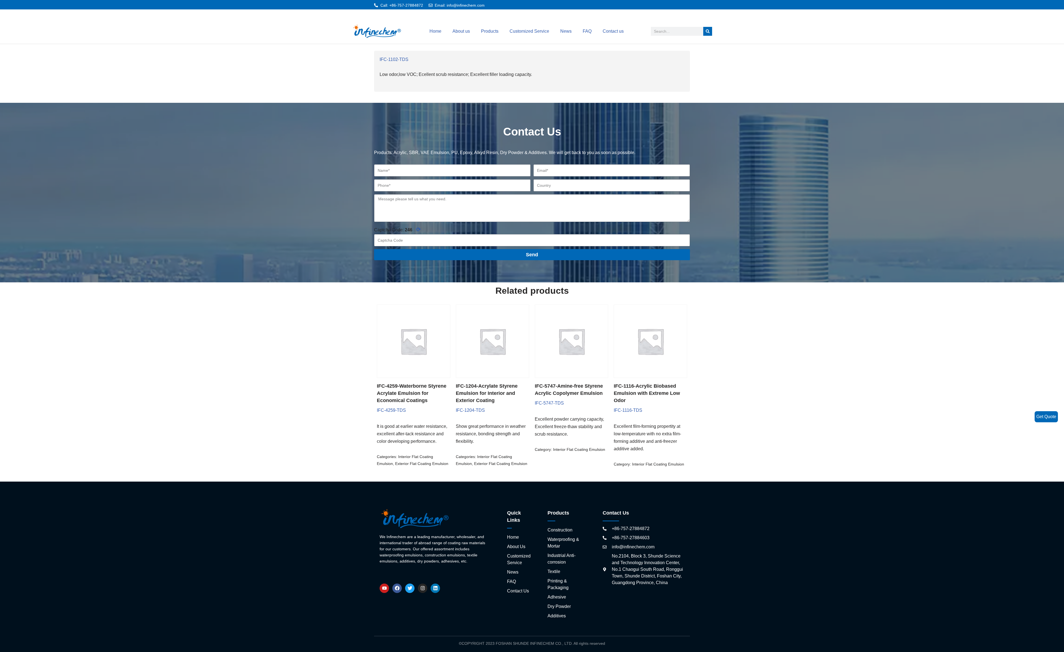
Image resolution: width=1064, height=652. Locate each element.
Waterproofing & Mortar (563, 542)
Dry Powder (559, 606)
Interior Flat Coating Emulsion (579, 449)
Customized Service (529, 31)
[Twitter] (410, 588)
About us (461, 31)
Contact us (613, 31)
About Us (516, 546)
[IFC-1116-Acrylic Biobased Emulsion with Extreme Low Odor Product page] (650, 341)
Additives (557, 615)
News (566, 31)
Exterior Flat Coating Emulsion (421, 463)
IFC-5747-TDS (549, 403)
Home (435, 31)
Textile (554, 571)
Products (489, 31)
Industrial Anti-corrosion (562, 558)
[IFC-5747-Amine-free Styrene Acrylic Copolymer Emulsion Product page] (571, 341)
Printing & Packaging (558, 584)
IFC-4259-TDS (391, 410)
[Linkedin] (435, 588)
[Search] (707, 31)
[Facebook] (397, 588)
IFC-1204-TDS (470, 410)
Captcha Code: (397, 229)
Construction (560, 530)
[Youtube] (384, 588)
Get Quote (1046, 416)
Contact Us (518, 591)
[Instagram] (422, 588)
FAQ (587, 31)
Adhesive (557, 597)
